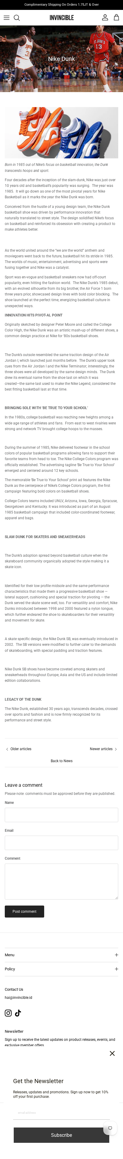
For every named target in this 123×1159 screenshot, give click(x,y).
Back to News (62, 761)
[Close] (112, 1053)
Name (9, 803)
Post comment (24, 911)
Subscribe (61, 1135)
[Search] (19, 17)
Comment (12, 858)
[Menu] (6, 17)
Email (9, 830)
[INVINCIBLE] (61, 17)
